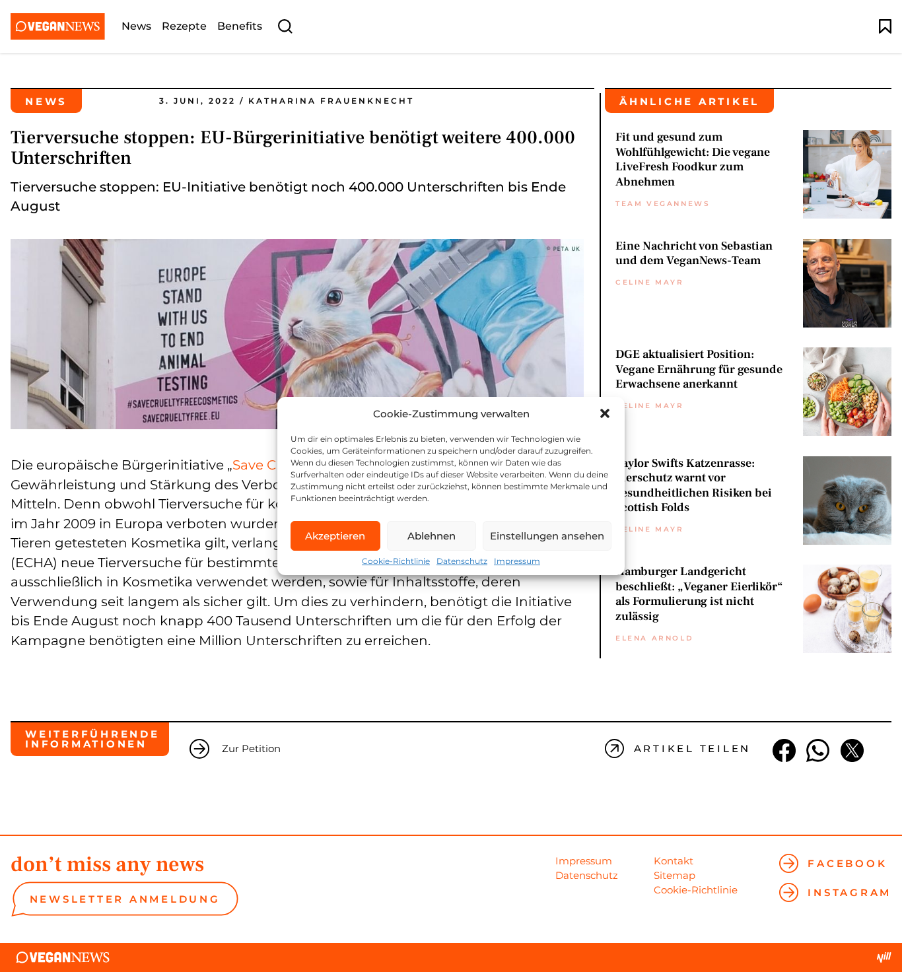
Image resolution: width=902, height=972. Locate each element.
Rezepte (184, 26)
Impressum (517, 561)
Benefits (239, 26)
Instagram (849, 892)
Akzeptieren (335, 536)
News (136, 26)
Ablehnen (431, 536)
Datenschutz (461, 561)
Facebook (847, 863)
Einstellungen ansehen (547, 536)
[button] (604, 413)
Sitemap (674, 875)
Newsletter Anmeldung (125, 899)
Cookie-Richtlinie (396, 561)
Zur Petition (251, 748)
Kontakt (673, 860)
